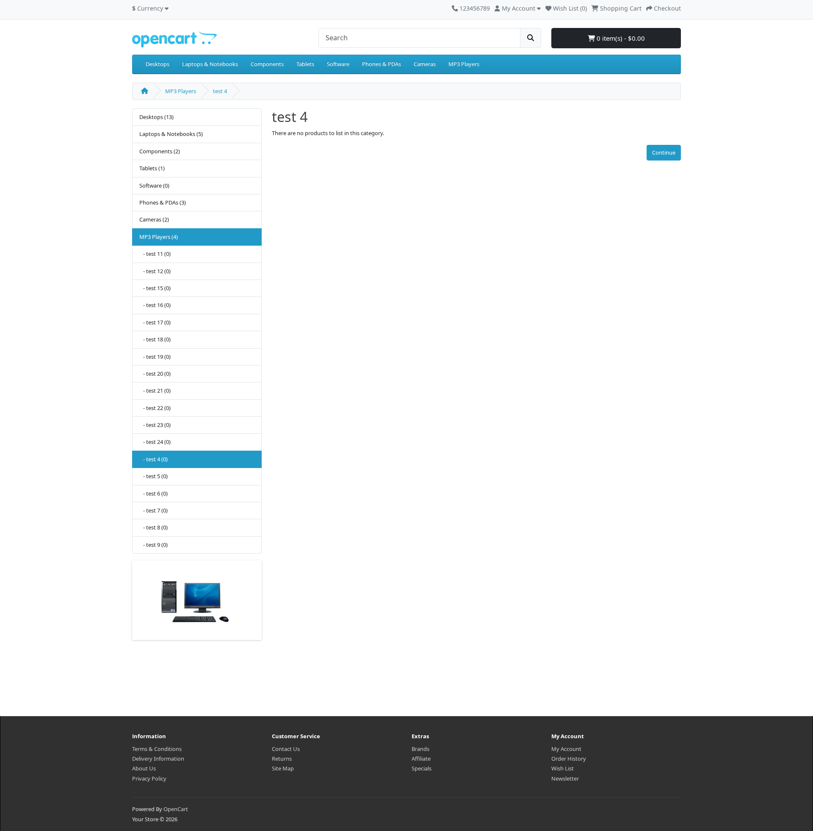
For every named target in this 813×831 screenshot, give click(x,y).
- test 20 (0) (155, 373)
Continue (663, 152)
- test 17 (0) (155, 322)
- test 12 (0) (155, 271)
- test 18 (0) (155, 339)
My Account (566, 749)
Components (267, 64)
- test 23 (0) (155, 425)
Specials (421, 768)
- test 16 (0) (155, 305)
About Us (144, 768)
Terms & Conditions (157, 749)
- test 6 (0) (153, 493)
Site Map (283, 768)
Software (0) (154, 185)
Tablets (305, 64)
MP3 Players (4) (158, 237)
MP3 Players (463, 64)
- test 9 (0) (153, 544)
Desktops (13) (156, 117)
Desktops (157, 64)
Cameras (425, 64)
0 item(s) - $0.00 (620, 38)
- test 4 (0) (153, 459)
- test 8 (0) (153, 527)
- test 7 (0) (153, 510)
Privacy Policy (149, 778)
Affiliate (421, 758)
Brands (420, 749)
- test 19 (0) (155, 356)
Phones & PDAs (381, 64)
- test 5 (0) (153, 476)
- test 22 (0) (155, 408)
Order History (568, 758)
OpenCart (175, 809)
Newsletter (565, 778)
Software (338, 64)
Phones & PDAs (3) (162, 202)
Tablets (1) (152, 168)
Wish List (562, 768)
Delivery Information (158, 758)
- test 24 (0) (155, 442)
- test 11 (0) (155, 254)
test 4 (220, 91)
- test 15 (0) (155, 288)
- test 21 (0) (155, 390)
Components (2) (159, 151)
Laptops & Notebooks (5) (171, 134)
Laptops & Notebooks (210, 64)
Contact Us (286, 749)
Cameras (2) (154, 219)
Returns (282, 758)
